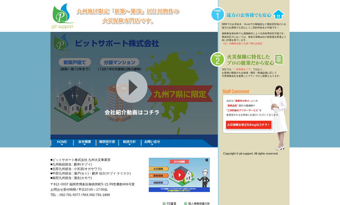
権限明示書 (107, 142)
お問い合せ (152, 142)
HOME (61, 142)
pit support (176, 16)
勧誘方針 (129, 142)
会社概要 (84, 142)
